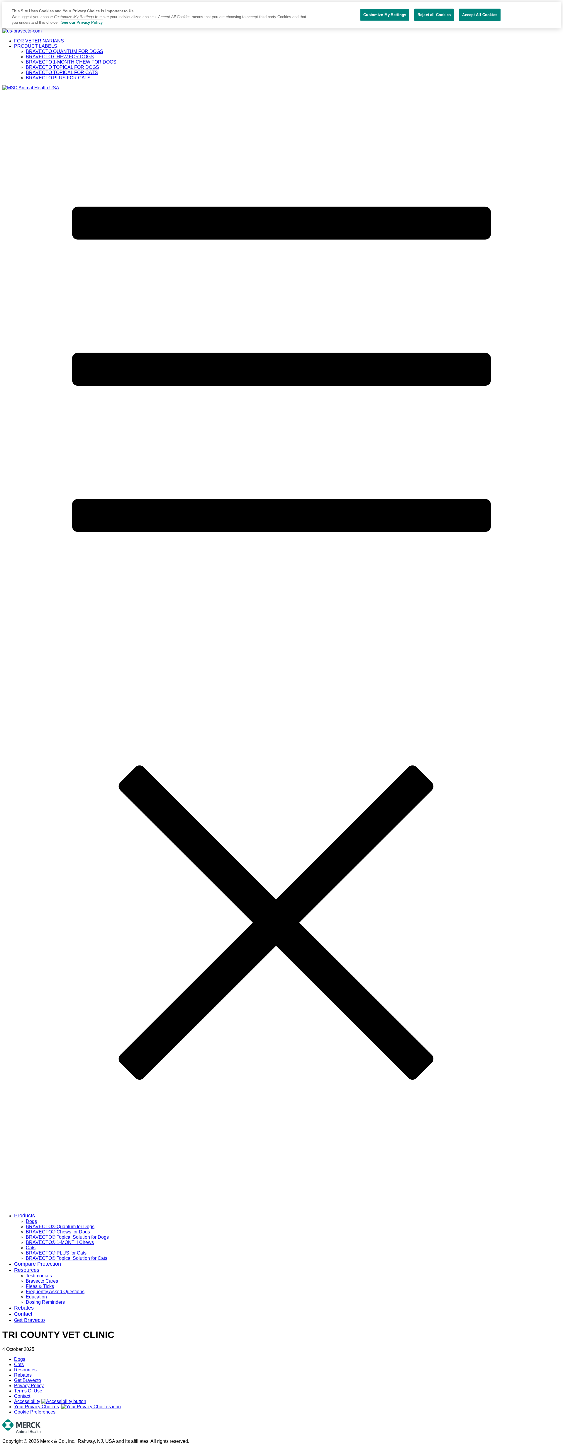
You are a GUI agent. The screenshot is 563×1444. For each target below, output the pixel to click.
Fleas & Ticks (40, 1286)
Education (36, 1296)
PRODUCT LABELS (35, 46)
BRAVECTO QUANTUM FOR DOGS (64, 51)
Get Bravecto (29, 1320)
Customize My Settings (384, 15)
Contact (23, 1314)
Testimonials (39, 1275)
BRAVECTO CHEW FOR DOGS (60, 56)
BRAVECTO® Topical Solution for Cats (66, 1258)
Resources (26, 1270)
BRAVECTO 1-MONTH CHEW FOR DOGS (71, 61)
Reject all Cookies (434, 15)
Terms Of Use (28, 1390)
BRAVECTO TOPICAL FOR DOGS (62, 67)
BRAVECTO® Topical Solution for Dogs (67, 1237)
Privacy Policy (29, 1385)
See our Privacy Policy (82, 22)
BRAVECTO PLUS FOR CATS (58, 77)
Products (24, 1216)
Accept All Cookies (479, 15)
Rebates (24, 1308)
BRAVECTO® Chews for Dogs (58, 1231)
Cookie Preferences (34, 1411)
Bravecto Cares (42, 1281)
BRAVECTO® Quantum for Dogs (60, 1226)
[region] (281, 15)
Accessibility (27, 1401)
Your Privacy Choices (36, 1406)
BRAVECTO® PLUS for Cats (56, 1252)
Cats (30, 1247)
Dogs (31, 1221)
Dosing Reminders (45, 1302)
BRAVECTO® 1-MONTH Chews (60, 1242)
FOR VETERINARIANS (39, 40)
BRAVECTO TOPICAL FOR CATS (62, 72)
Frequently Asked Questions (55, 1291)
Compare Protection (37, 1264)
